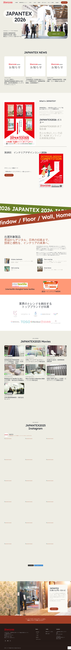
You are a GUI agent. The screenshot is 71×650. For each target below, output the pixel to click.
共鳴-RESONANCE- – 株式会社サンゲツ (14, 398)
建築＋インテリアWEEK (51, 291)
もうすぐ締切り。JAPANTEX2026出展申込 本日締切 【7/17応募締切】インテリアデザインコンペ (14, 82)
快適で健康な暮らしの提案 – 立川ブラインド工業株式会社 (56, 379)
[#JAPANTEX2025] (14, 448)
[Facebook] (8, 641)
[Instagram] (5, 641)
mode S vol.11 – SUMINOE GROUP (55, 360)
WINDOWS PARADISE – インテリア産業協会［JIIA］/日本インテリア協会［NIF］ (14, 361)
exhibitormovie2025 (8, 376)
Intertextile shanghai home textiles (20, 289)
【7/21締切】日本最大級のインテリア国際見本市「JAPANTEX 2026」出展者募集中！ (35, 81)
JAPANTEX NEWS (7, 77)
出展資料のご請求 (56, 34)
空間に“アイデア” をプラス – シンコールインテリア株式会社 (35, 360)
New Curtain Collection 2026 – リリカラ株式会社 (35, 379)
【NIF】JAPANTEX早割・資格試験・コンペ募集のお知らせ (56, 80)
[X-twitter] (10, 641)
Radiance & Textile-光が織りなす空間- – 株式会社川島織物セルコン (14, 380)
